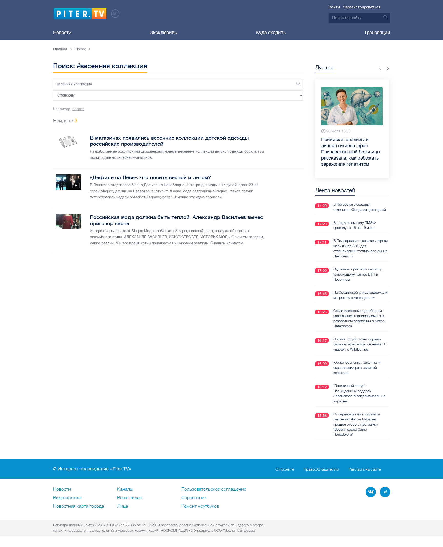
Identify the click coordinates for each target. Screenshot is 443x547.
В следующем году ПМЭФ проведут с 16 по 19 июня (354, 225)
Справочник (194, 497)
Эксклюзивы (164, 32)
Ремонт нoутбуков (200, 506)
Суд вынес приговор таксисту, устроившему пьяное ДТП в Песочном (357, 274)
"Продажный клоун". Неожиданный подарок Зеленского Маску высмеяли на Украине (359, 393)
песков (78, 109)
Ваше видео (129, 497)
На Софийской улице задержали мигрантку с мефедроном (360, 295)
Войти (334, 7)
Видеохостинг (67, 497)
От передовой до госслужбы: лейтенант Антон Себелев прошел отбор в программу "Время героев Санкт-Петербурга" (357, 424)
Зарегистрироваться (361, 7)
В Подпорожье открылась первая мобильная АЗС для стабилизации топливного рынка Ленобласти (360, 248)
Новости (62, 32)
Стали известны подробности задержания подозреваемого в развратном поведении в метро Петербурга (359, 318)
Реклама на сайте (364, 469)
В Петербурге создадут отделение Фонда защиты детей (359, 207)
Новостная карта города (78, 506)
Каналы (125, 489)
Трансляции (377, 32)
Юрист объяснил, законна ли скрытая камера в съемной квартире (357, 367)
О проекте (284, 469)
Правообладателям (321, 469)
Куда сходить (271, 32)
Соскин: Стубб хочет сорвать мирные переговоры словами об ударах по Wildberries (359, 344)
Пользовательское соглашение (213, 489)
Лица (122, 506)
